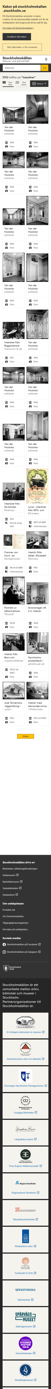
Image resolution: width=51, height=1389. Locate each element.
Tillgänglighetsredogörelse (15, 923)
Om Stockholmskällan (13, 916)
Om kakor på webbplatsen (15, 929)
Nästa (25, 736)
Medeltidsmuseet (11, 882)
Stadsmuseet (9, 875)
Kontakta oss (9, 910)
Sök (44, 68)
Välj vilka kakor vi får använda (22, 47)
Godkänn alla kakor (17, 36)
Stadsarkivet (9, 895)
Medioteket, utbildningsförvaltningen (20, 869)
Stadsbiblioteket (10, 888)
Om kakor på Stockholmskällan (18, 28)
